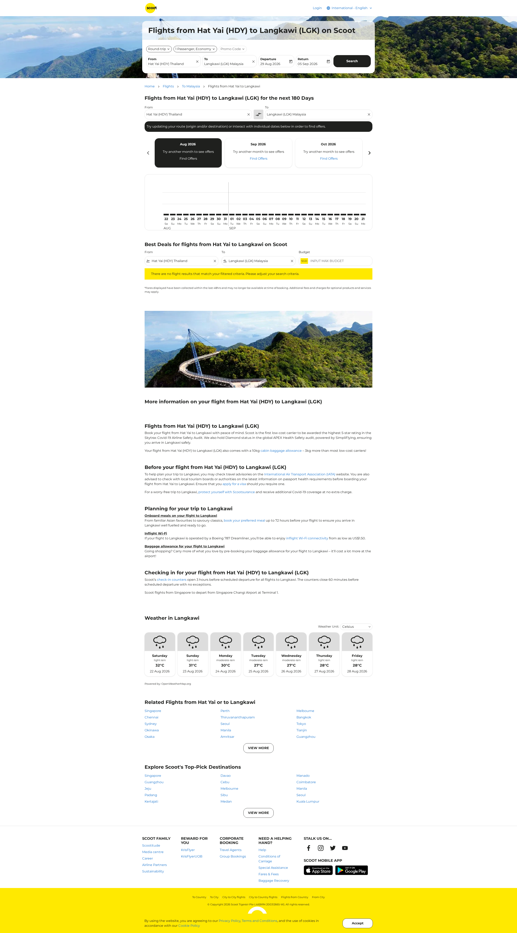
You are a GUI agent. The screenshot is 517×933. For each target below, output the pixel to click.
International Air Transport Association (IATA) (299, 474)
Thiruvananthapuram (238, 717)
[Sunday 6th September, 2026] (264, 214)
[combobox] (171, 64)
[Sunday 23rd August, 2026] (172, 214)
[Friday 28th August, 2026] (205, 214)
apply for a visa (234, 484)
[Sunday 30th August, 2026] (218, 214)
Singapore (153, 711)
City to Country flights (263, 897)
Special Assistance (273, 868)
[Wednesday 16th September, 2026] (330, 214)
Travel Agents (231, 850)
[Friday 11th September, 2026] (297, 214)
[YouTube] (345, 848)
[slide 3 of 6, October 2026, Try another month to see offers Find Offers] (328, 152)
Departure (268, 59)
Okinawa (152, 730)
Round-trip (157, 49)
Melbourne (305, 711)
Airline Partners (154, 865)
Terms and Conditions (259, 921)
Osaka (149, 737)
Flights (168, 86)
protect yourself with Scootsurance (226, 492)
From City (318, 897)
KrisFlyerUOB (191, 856)
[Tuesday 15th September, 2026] (323, 214)
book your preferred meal (244, 520)
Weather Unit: (328, 626)
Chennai (151, 717)
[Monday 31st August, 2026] (225, 214)
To (206, 59)
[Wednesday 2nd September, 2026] (238, 214)
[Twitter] (333, 848)
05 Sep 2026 (307, 64)
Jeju (148, 788)
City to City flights (233, 897)
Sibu (224, 795)
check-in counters (171, 580)
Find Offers (188, 158)
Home (150, 86)
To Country (199, 897)
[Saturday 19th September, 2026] (350, 214)
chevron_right (369, 152)
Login (317, 8)
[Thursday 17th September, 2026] (336, 214)
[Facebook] (308, 848)
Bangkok (303, 717)
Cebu (225, 782)
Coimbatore (306, 782)
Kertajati (151, 801)
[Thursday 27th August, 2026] (199, 214)
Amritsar (227, 737)
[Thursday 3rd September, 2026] (245, 214)
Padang (151, 795)
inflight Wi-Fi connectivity (307, 538)
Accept (358, 923)
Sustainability (153, 871)
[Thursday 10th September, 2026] (290, 214)
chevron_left (148, 152)
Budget (304, 252)
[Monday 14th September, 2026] (317, 214)
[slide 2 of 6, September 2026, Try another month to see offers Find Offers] (258, 152)
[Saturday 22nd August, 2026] (166, 214)
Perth (225, 711)
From (152, 59)
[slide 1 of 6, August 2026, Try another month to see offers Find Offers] (188, 152)
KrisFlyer (188, 850)
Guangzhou (305, 737)
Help (262, 850)
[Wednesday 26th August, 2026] (192, 214)
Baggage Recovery (273, 881)
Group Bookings (233, 856)
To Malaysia (191, 86)
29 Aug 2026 (270, 64)
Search (352, 61)
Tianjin (301, 730)
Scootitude (151, 845)
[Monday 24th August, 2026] (179, 214)
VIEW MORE (258, 748)
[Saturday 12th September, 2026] (304, 214)
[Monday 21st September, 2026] (363, 214)
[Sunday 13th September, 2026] (310, 214)
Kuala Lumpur (307, 801)
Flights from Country (294, 897)
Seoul (225, 724)
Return (303, 59)
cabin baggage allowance (281, 451)
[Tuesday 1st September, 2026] (231, 214)
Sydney (151, 724)
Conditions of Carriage (269, 858)
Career (147, 858)
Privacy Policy (229, 921)
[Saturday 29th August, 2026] (212, 214)
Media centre (153, 852)
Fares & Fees (268, 874)
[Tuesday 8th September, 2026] (277, 214)
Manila (226, 730)
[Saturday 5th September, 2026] (258, 214)
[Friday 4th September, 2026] (251, 214)
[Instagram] (321, 848)
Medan (226, 801)
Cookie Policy (189, 926)
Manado (303, 776)
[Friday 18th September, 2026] (343, 214)
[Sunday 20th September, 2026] (356, 214)
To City (214, 897)
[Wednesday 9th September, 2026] (284, 214)
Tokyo (301, 724)
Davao (226, 776)
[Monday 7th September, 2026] (271, 214)
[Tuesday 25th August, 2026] (185, 214)
